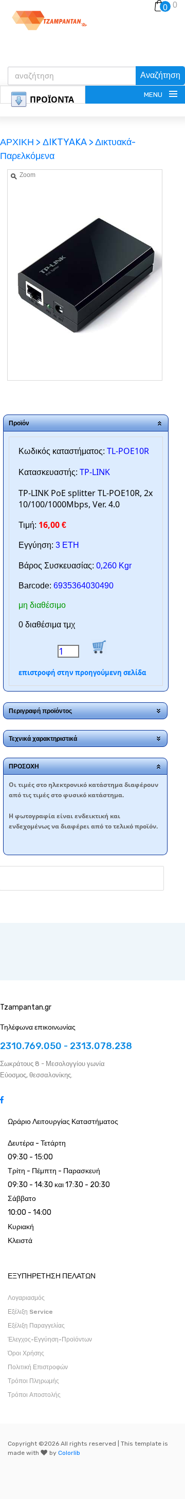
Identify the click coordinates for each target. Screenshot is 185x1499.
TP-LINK (95, 472)
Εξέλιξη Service (30, 1311)
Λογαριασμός (26, 1297)
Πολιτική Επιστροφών (38, 1367)
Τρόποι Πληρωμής (33, 1381)
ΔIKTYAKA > (68, 142)
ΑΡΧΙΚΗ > (21, 142)
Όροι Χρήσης (26, 1353)
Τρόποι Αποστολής (34, 1394)
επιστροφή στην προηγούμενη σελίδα (82, 672)
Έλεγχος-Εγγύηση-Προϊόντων (50, 1339)
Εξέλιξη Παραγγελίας (36, 1325)
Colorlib (69, 1452)
